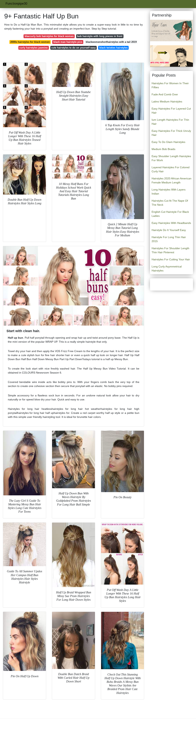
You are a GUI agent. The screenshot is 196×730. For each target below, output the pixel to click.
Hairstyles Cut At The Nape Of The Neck (170, 202)
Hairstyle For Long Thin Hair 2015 (169, 239)
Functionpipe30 (16, 3)
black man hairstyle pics (67, 41)
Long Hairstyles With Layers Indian (168, 191)
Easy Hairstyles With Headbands (171, 222)
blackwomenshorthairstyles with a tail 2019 (111, 41)
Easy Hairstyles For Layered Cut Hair (171, 110)
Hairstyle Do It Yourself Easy (169, 230)
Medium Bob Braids (163, 149)
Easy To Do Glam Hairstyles (168, 142)
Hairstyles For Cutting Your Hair (171, 259)
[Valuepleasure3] (171, 55)
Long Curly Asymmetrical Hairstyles (167, 268)
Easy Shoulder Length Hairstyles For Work (171, 158)
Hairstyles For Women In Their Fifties (170, 85)
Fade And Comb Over (165, 94)
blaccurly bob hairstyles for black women (49, 36)
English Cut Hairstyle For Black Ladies (170, 213)
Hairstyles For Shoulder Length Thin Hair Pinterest (170, 250)
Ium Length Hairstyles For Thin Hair (170, 121)
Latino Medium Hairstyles (167, 101)
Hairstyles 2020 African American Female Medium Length (171, 180)
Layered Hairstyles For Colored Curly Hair (170, 169)
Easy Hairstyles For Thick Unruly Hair (171, 132)
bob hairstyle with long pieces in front (99, 36)
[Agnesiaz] (171, 30)
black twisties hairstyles (113, 47)
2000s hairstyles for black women (30, 41)
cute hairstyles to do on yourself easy (73, 47)
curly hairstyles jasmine (33, 47)
